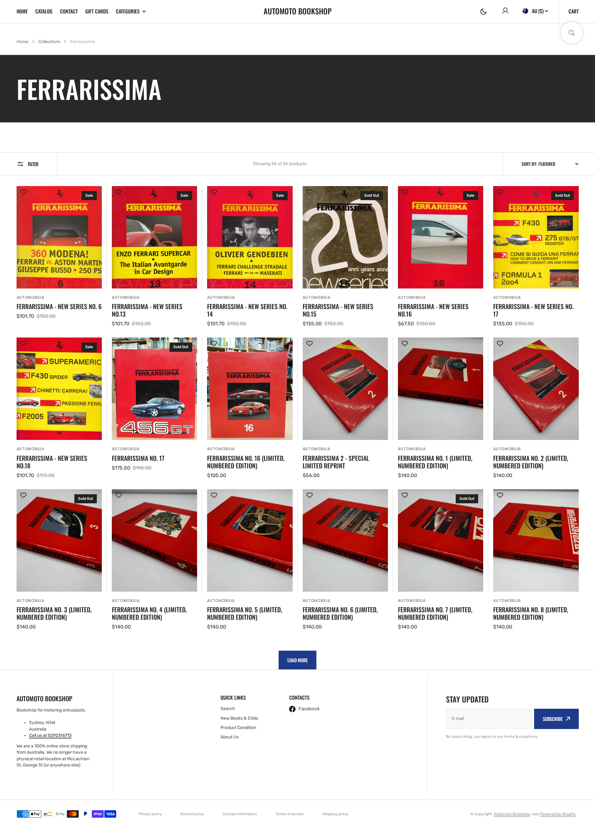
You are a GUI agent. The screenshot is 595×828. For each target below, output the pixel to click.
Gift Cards (96, 11)
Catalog (43, 11)
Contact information (240, 814)
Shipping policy (335, 814)
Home (22, 11)
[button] (483, 11)
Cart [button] (573, 11)
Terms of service (290, 814)
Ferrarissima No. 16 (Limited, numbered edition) (246, 461)
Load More (297, 660)
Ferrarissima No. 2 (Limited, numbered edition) (530, 461)
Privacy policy (150, 814)
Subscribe (553, 718)
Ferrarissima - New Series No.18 (52, 461)
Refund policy (192, 814)
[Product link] (59, 257)
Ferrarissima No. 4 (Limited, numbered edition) (149, 613)
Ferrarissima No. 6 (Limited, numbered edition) (340, 613)
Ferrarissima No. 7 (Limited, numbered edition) (435, 613)
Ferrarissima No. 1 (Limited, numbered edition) (435, 461)
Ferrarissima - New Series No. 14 (247, 310)
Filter (33, 163)
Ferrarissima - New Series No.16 (433, 310)
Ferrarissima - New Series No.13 (147, 310)
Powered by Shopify (558, 814)
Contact (69, 11)
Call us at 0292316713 (50, 735)
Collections (49, 41)
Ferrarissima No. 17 (138, 458)
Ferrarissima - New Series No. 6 (59, 306)
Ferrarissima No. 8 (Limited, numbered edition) (530, 613)
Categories (128, 11)
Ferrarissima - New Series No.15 (338, 310)
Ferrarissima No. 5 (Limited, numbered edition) (244, 613)
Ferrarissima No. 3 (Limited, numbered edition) (54, 613)
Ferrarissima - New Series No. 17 (533, 310)
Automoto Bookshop (512, 814)
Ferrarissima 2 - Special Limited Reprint (336, 461)
